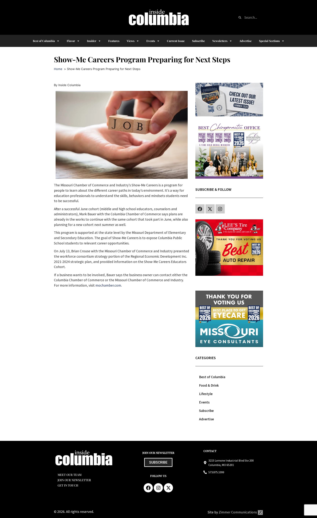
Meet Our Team (69, 475)
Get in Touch (68, 485)
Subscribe (198, 41)
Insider (91, 41)
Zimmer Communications (238, 512)
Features (113, 41)
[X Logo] (210, 208)
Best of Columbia (212, 377)
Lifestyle (206, 394)
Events (150, 41)
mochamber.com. (108, 285)
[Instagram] (220, 208)
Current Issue (176, 41)
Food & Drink (209, 385)
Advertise (245, 41)
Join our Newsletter (74, 480)
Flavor (71, 41)
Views (130, 41)
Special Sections (269, 41)
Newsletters (219, 41)
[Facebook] (200, 208)
